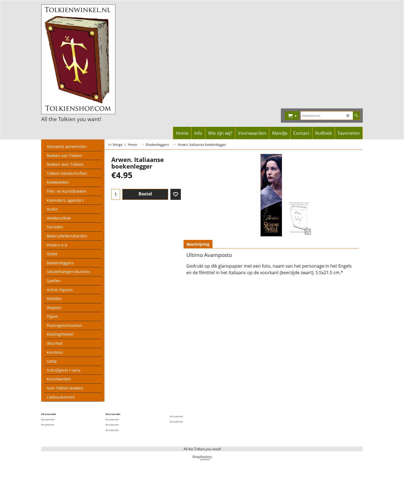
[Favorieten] (175, 194)
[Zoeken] (356, 115)
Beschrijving (198, 244)
